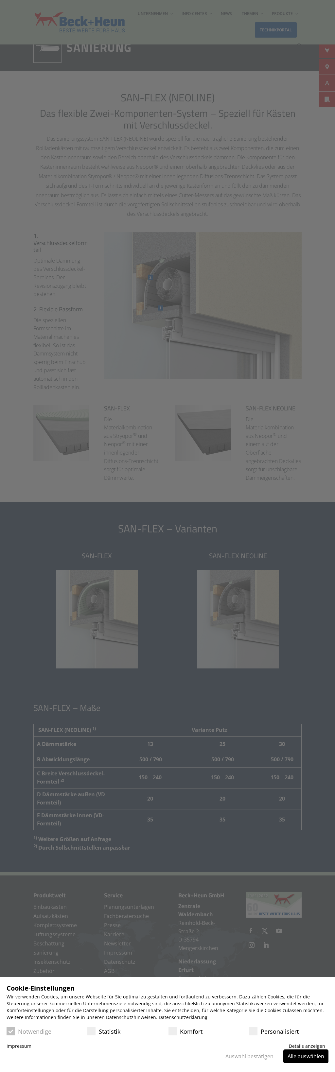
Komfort (191, 1031)
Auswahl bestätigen (249, 1056)
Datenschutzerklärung (183, 1017)
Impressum (19, 1046)
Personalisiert (280, 1031)
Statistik (109, 1031)
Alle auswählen (306, 1056)
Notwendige (34, 1031)
